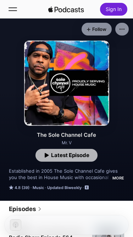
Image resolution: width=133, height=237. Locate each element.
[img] (66, 9)
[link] (25, 209)
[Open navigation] (13, 9)
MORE (118, 178)
